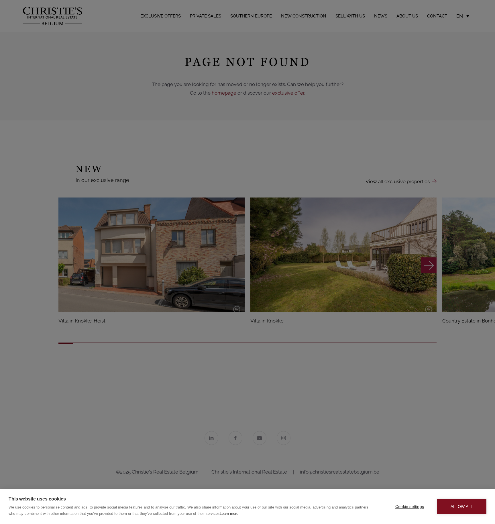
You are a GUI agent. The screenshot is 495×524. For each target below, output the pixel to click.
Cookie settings (409, 507)
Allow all (462, 507)
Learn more (229, 513)
